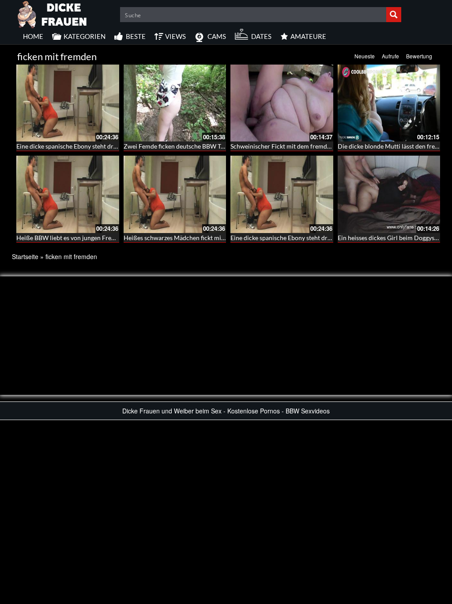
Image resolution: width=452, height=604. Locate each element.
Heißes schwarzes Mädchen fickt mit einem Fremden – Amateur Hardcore (225, 237)
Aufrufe (390, 56)
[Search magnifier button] (393, 14)
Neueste (364, 56)
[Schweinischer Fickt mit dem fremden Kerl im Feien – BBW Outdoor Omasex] (281, 103)
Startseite (25, 256)
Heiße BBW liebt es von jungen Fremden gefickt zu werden (96, 237)
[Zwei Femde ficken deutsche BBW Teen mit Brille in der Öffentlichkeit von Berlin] (175, 103)
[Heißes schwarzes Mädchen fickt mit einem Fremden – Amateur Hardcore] (175, 194)
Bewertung (419, 56)
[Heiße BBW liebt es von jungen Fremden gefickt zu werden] (67, 194)
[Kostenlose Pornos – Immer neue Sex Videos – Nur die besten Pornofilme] (52, 13)
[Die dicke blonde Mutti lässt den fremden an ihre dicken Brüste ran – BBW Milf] (389, 103)
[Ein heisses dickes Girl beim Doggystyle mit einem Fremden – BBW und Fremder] (389, 194)
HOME (33, 36)
